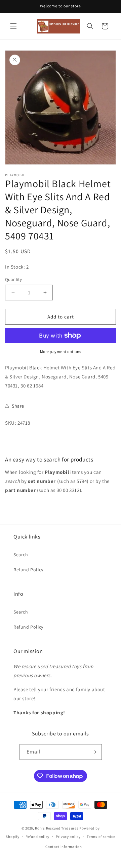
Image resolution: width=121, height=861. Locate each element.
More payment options (60, 351)
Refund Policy (28, 570)
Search (20, 555)
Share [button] (18, 406)
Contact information (63, 846)
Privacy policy (68, 836)
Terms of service (101, 836)
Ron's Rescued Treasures (56, 828)
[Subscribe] (94, 752)
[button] (13, 26)
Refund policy (37, 836)
